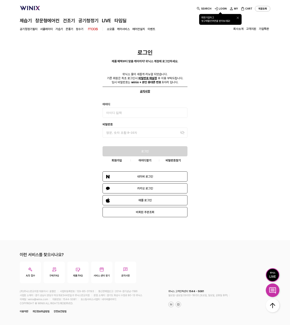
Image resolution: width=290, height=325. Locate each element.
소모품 (110, 29)
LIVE (106, 20)
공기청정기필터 (29, 29)
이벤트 (151, 29)
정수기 (79, 29)
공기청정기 (88, 20)
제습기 (26, 20)
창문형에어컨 (47, 20)
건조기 (69, 20)
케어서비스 (123, 29)
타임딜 (120, 20)
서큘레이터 (46, 29)
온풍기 (69, 29)
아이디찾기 (145, 160)
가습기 (59, 29)
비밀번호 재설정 (147, 78)
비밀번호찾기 (173, 160)
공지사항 (145, 91)
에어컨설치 (138, 29)
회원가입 (117, 160)
